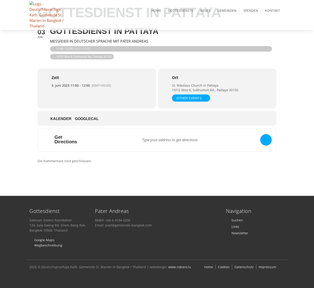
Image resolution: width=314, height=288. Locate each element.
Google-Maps (44, 240)
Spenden (250, 10)
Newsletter (239, 233)
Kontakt (272, 10)
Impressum (267, 267)
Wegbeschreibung (48, 245)
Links (235, 226)
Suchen (237, 220)
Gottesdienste (180, 10)
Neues (205, 10)
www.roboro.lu (179, 267)
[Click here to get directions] (266, 140)
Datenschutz (244, 267)
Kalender (60, 119)
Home (156, 10)
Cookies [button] (224, 267)
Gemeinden (227, 10)
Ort (175, 78)
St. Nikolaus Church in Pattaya (195, 85)
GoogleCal (87, 119)
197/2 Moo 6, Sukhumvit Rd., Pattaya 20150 (205, 90)
